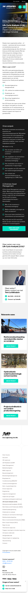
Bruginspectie (6, 478)
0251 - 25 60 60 (7, 561)
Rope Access (6, 525)
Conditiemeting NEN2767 (9, 481)
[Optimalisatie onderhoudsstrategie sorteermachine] (14, 361)
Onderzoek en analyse (8, 512)
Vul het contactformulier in (13, 586)
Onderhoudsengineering (9, 509)
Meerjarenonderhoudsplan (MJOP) (12, 504)
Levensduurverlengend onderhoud (12, 499)
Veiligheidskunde (7, 535)
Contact (4, 543)
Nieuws (24, 1)
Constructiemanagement (9, 483)
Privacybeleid (6, 552)
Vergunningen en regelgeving (10, 538)
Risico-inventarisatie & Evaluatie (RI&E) (13, 520)
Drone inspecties (7, 488)
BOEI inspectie (6, 470)
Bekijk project (11, 346)
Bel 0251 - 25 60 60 (14, 296)
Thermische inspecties (8, 527)
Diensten (4, 20)
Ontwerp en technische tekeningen (12, 514)
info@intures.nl (7, 563)
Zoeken (20, 7)
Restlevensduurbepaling (9, 517)
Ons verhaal (16, 1)
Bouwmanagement (7, 473)
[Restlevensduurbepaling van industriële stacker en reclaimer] (14, 326)
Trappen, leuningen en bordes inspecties (13, 530)
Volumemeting (6, 540)
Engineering (5, 491)
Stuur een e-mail (10, 588)
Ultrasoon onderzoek (8, 533)
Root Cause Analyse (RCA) (10, 522)
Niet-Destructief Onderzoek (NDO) (12, 507)
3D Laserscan (6, 460)
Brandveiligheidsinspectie (9, 475)
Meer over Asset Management (14, 228)
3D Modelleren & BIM (8, 462)
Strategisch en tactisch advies (10, 21)
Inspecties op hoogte (8, 496)
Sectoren (5, 457)
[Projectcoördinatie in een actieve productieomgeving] (14, 396)
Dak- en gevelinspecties (9, 486)
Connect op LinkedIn (14, 299)
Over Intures (6, 455)
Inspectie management (9, 494)
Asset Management (12, 20)
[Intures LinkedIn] (3, 566)
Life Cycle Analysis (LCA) (9, 501)
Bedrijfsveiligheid (7, 468)
